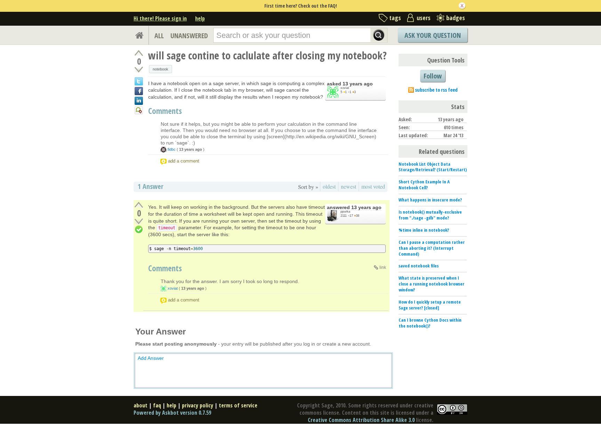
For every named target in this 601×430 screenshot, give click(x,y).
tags (395, 18)
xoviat (344, 88)
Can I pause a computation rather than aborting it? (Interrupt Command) (432, 248)
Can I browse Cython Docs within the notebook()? (430, 323)
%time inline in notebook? (424, 230)
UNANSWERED (189, 35)
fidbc (172, 149)
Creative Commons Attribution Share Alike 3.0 (361, 420)
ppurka (345, 211)
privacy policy (197, 405)
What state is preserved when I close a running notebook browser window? (431, 284)
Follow (433, 76)
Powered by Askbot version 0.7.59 (172, 412)
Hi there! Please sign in (160, 18)
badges (455, 18)
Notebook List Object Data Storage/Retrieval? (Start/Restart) (433, 167)
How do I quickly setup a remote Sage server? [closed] (430, 305)
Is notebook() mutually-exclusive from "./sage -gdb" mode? (430, 215)
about (140, 405)
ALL (159, 35)
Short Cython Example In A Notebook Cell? (424, 185)
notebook (160, 69)
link (382, 267)
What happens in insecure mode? (430, 200)
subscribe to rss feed (436, 89)
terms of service (238, 405)
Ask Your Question (432, 35)
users (424, 18)
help (200, 18)
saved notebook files (419, 266)
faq (157, 405)
